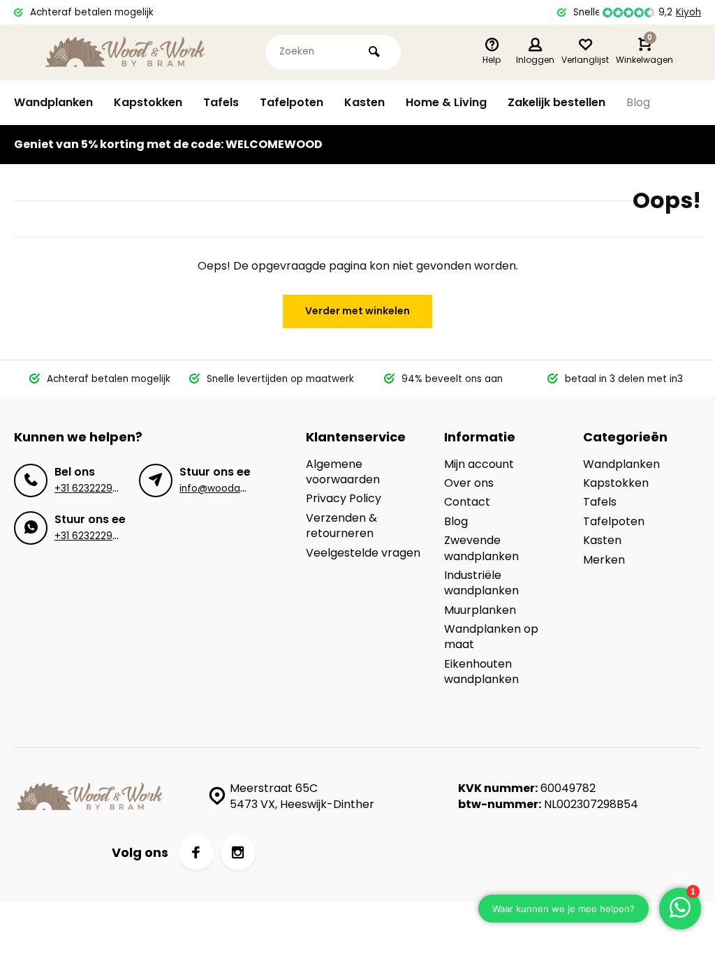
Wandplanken (53, 102)
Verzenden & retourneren (341, 526)
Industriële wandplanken (481, 583)
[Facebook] (196, 852)
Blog (638, 102)
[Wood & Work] (125, 52)
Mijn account (479, 464)
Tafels (221, 102)
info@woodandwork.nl (231, 488)
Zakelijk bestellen (556, 102)
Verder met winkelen (357, 311)
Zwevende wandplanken (481, 548)
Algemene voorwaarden (343, 472)
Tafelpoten (291, 102)
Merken (604, 560)
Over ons (469, 483)
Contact (467, 502)
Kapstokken (148, 102)
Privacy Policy (343, 498)
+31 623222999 (89, 488)
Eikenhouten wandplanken (481, 671)
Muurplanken (480, 610)
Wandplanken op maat (491, 637)
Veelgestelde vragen (363, 553)
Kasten (364, 102)
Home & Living (446, 102)
